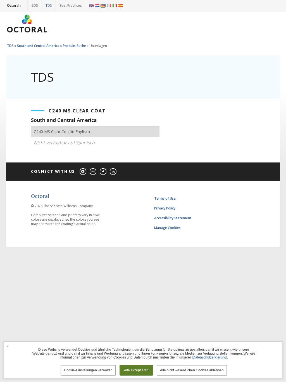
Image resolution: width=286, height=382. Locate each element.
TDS (49, 5)
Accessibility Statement (172, 218)
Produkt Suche (74, 45)
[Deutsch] (103, 5)
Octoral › (14, 5)
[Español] (120, 5)
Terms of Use (165, 198)
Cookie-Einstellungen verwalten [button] (88, 370)
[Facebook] (103, 171)
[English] (91, 5)
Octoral (40, 196)
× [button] (7, 346)
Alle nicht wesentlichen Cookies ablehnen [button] (192, 370)
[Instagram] (93, 171)
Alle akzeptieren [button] (136, 370)
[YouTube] (83, 171)
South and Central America (38, 45)
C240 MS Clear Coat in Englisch (62, 131)
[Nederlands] (97, 5)
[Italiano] (114, 5)
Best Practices (70, 5)
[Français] (108, 5)
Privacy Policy (164, 208)
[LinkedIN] (113, 171)
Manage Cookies (167, 227)
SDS (35, 5)
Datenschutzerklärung (209, 357)
